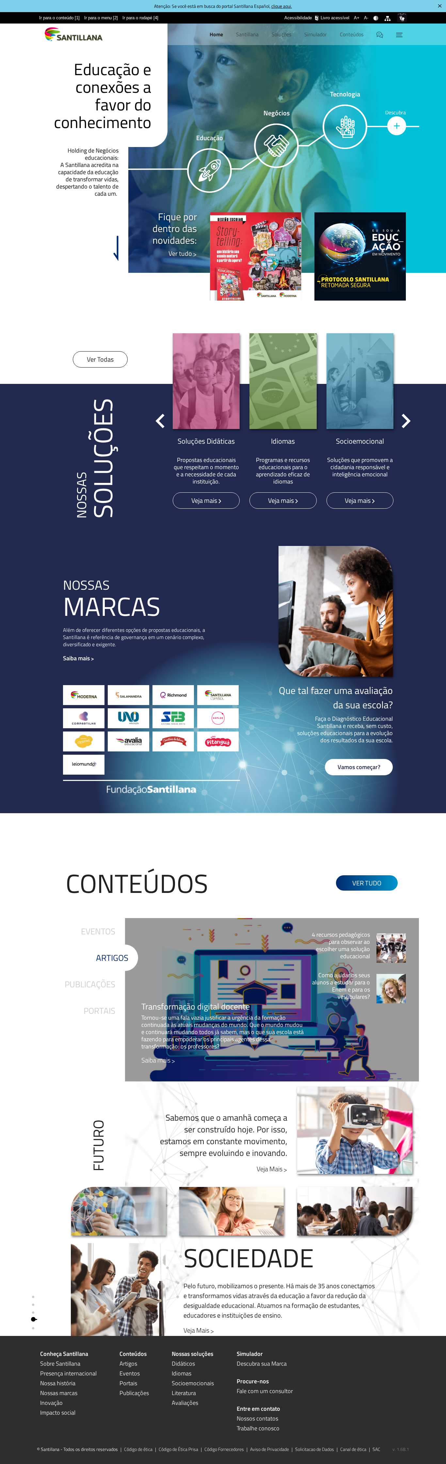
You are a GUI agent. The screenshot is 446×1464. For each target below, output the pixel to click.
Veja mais (204, 500)
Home (216, 34)
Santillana (247, 34)
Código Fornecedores (224, 1449)
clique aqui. (281, 6)
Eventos (98, 931)
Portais (99, 1010)
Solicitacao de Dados (314, 1449)
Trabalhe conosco (258, 1428)
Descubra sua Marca (262, 1363)
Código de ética (138, 1449)
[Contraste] (377, 14)
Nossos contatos (257, 1418)
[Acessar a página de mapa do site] (389, 14)
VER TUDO (366, 883)
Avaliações (185, 1402)
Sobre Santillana (60, 1363)
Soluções (281, 34)
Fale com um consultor (265, 1391)
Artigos (112, 957)
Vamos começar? (359, 767)
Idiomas (181, 1373)
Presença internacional (68, 1373)
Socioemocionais (193, 1383)
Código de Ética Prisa (178, 1449)
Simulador (315, 34)
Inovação (51, 1402)
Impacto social (57, 1412)
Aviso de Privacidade (269, 1449)
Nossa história (57, 1383)
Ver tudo (180, 253)
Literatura (184, 1393)
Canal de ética (353, 1449)
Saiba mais (76, 658)
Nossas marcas (58, 1393)
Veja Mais (269, 1169)
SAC (376, 1449)
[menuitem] (59, 18)
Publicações (90, 984)
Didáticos (183, 1363)
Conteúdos (351, 34)
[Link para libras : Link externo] (402, 18)
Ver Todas (100, 359)
